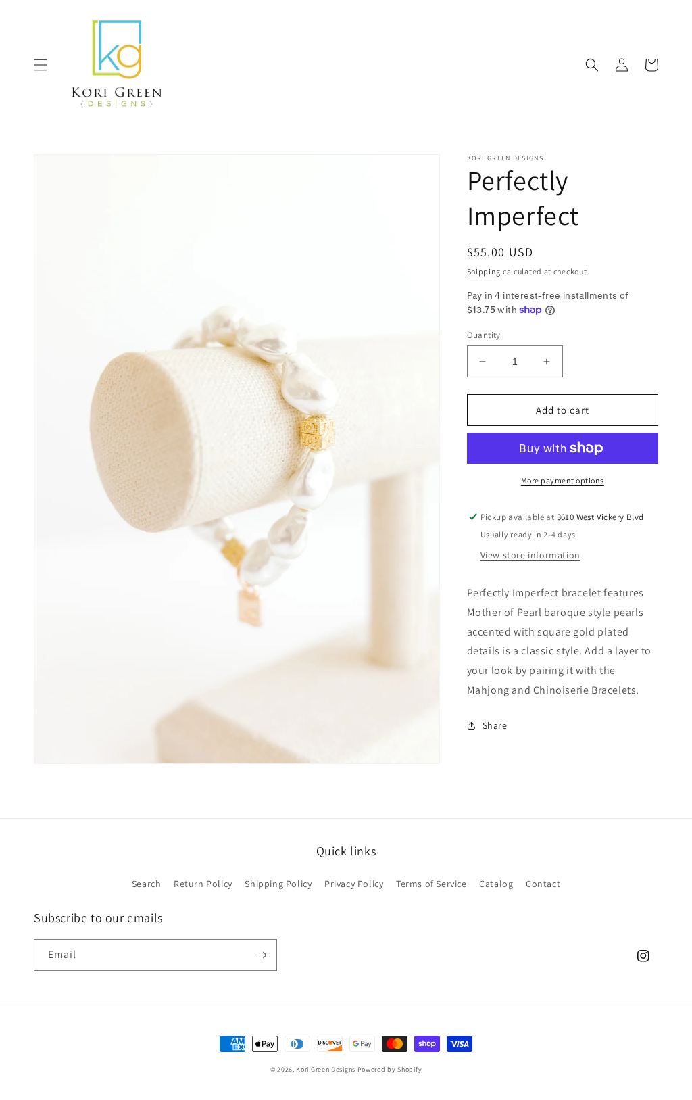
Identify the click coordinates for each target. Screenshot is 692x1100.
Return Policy (203, 884)
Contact (543, 884)
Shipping (484, 271)
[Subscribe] (261, 955)
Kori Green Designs (325, 1069)
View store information (530, 555)
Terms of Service (431, 884)
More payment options (562, 480)
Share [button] (495, 725)
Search (147, 884)
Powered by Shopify (389, 1069)
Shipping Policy (278, 884)
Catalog (496, 884)
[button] (40, 65)
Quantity (484, 335)
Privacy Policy (353, 884)
